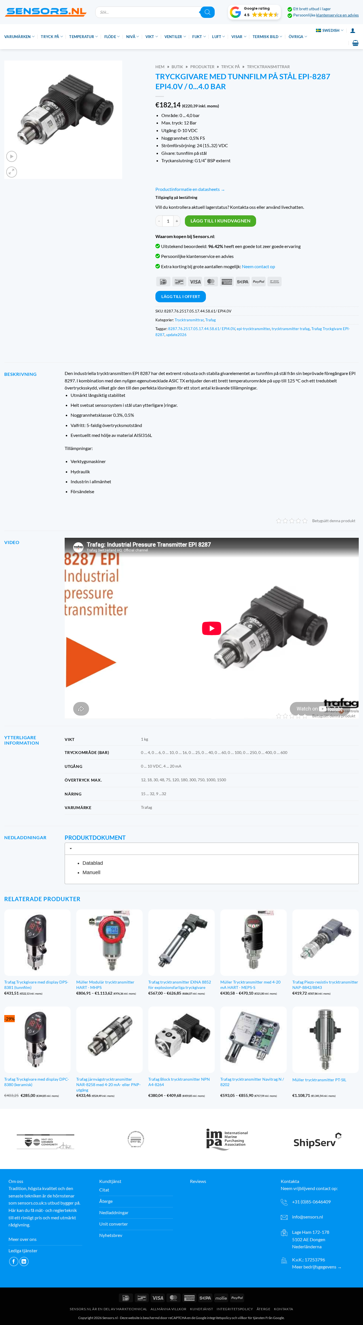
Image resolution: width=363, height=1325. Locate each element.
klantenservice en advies (337, 15)
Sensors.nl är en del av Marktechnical (108, 1309)
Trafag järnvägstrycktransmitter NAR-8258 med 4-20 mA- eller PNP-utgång (108, 1084)
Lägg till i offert (180, 296)
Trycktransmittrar (268, 66)
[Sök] (208, 12)
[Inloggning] (353, 30)
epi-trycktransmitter (253, 328)
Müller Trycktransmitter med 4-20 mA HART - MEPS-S (250, 985)
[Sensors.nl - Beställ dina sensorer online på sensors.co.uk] (45, 12)
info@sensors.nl (307, 1217)
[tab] (212, 849)
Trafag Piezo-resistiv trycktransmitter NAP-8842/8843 (325, 985)
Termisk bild (265, 36)
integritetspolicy (219, 1318)
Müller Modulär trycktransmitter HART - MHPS (105, 985)
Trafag (210, 320)
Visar (236, 36)
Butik (177, 66)
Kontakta (283, 1309)
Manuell (91, 872)
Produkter (202, 66)
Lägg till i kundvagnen (220, 220)
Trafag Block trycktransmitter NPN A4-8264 (179, 1082)
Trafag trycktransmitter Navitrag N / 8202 (252, 1082)
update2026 (176, 334)
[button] (254, 12)
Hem (159, 66)
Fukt (197, 36)
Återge (264, 1309)
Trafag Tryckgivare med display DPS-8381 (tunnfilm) (36, 985)
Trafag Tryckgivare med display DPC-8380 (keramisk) (36, 1082)
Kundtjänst (201, 1309)
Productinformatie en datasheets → (190, 189)
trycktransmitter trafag (291, 328)
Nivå (130, 36)
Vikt (149, 36)
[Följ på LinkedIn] (24, 1261)
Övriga (296, 36)
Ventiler (173, 36)
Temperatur (81, 36)
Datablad (93, 863)
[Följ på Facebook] (13, 1261)
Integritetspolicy (235, 1309)
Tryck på (50, 36)
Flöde (110, 36)
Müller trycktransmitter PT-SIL (319, 1079)
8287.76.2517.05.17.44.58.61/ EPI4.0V (201, 328)
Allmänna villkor (169, 1309)
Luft (216, 36)
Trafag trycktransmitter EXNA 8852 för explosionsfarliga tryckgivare (179, 985)
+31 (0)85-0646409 (311, 1201)
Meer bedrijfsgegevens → (317, 1267)
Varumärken (17, 36)
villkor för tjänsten (251, 1318)
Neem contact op (258, 266)
